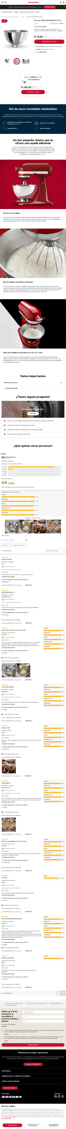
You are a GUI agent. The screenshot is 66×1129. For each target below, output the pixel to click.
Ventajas (16, 12)
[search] (5, 2)
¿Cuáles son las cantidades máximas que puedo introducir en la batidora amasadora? (30, 421)
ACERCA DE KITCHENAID (10, 1081)
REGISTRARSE (34, 1045)
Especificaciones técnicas (26, 12)
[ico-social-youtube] (59, 1096)
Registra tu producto (33, 1064)
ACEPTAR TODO (12, 1125)
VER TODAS (33, 413)
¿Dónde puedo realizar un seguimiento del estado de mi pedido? (25, 429)
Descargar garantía (12, 388)
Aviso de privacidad (6, 1118)
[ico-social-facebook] (55, 1096)
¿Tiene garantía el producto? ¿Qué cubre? (18, 434)
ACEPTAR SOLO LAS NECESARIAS (33, 1125)
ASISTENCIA (6, 1071)
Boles (22, 16)
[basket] (63, 2)
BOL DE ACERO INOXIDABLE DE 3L (47, 20)
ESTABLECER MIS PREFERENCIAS (54, 1125)
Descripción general (7, 12)
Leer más (6, 1034)
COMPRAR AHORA (50, 7)
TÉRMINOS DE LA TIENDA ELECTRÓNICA (16, 1076)
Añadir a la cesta (50, 41)
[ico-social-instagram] (62, 1096)
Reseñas (37, 12)
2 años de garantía (41, 26)
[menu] (2, 2)
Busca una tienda (9, 1088)
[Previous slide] (2, 45)
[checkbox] (2, 1031)
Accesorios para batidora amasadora (10, 16)
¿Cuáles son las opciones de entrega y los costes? (21, 425)
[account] (60, 2)
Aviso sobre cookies (10, 1117)
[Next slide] (31, 45)
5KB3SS (36, 23)
